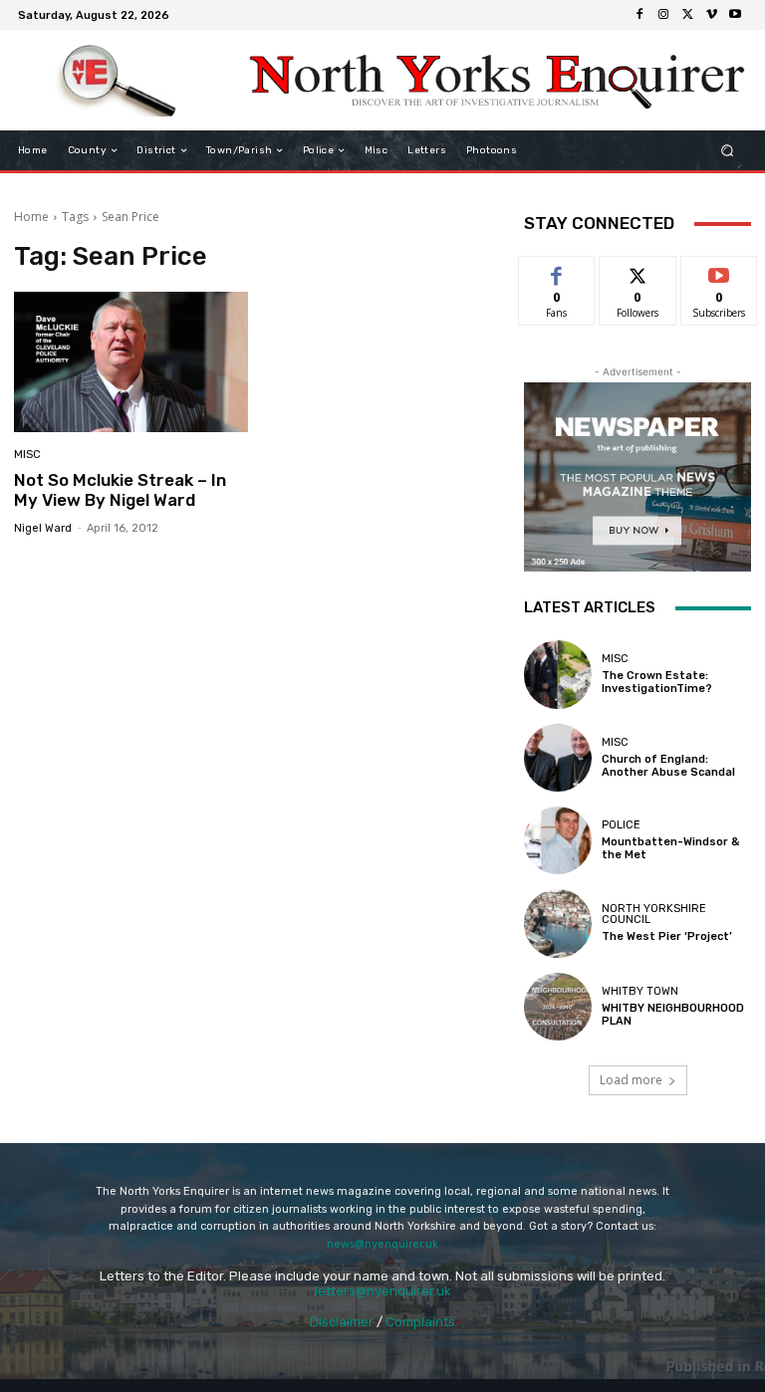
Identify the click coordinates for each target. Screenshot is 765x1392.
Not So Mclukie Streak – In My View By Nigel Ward (120, 490)
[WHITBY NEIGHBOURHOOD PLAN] (558, 1007)
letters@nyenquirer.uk (383, 1290)
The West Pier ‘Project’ (667, 936)
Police (621, 824)
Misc (27, 454)
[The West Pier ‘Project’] (558, 923)
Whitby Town (640, 991)
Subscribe (719, 271)
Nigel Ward (43, 528)
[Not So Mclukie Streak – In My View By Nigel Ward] (131, 362)
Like (557, 271)
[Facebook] (639, 15)
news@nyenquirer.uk (382, 1244)
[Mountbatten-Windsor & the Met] (558, 840)
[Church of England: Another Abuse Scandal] (558, 758)
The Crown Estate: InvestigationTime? (657, 682)
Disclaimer (342, 1321)
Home (31, 216)
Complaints (420, 1321)
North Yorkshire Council (654, 914)
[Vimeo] (711, 15)
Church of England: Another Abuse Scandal (668, 766)
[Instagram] (663, 15)
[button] (727, 150)
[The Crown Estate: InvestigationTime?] (558, 674)
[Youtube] (735, 15)
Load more (631, 1079)
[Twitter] (687, 15)
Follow (638, 271)
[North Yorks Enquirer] (117, 80)
